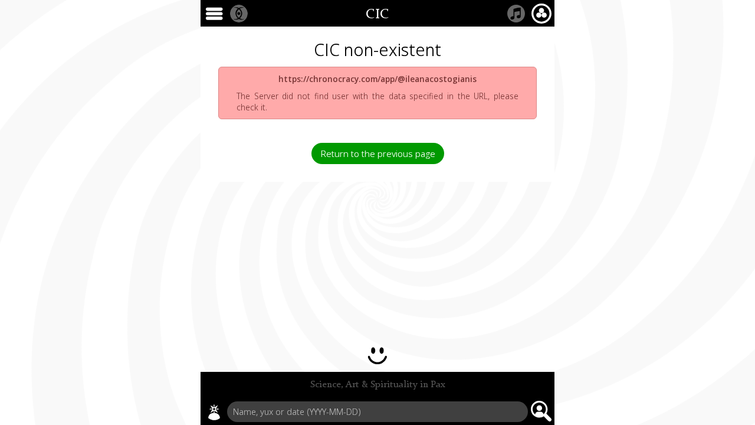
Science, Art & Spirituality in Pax (377, 385)
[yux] (214, 412)
